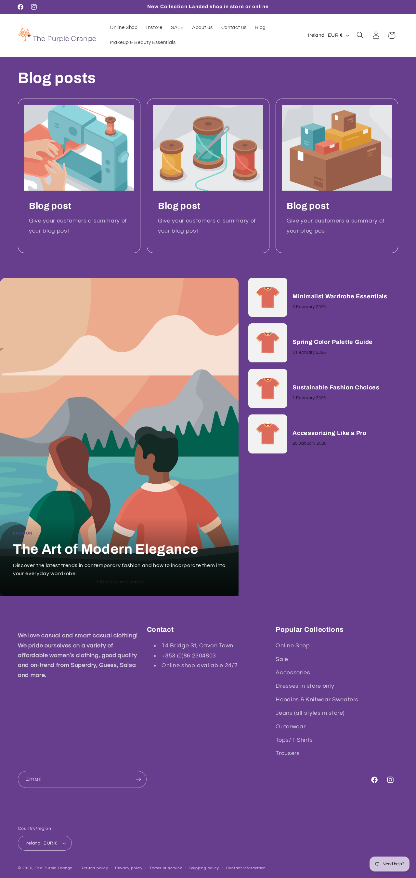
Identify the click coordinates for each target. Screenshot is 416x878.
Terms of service (166, 868)
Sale (282, 659)
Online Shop (293, 646)
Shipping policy (204, 868)
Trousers (288, 753)
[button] (360, 35)
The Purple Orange (53, 868)
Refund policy (94, 868)
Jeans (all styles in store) (310, 713)
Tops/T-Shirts (294, 740)
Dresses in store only (305, 686)
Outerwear (291, 727)
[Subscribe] (138, 779)
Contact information (246, 868)
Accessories (293, 673)
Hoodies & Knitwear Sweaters (317, 700)
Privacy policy (129, 868)
